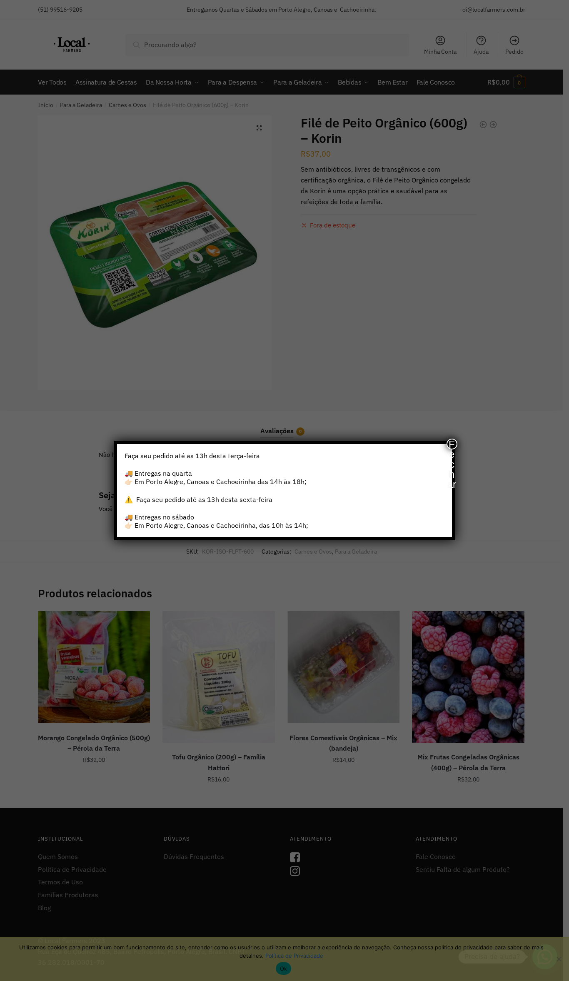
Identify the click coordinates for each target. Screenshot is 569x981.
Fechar (451, 444)
